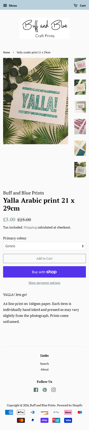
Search (44, 364)
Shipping (30, 227)
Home (6, 52)
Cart (82, 5)
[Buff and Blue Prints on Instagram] (53, 391)
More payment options (44, 283)
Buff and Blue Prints (43, 405)
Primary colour (15, 238)
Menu (12, 5)
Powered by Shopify (69, 405)
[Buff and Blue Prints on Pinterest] (44, 391)
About (45, 369)
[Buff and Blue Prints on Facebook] (36, 391)
